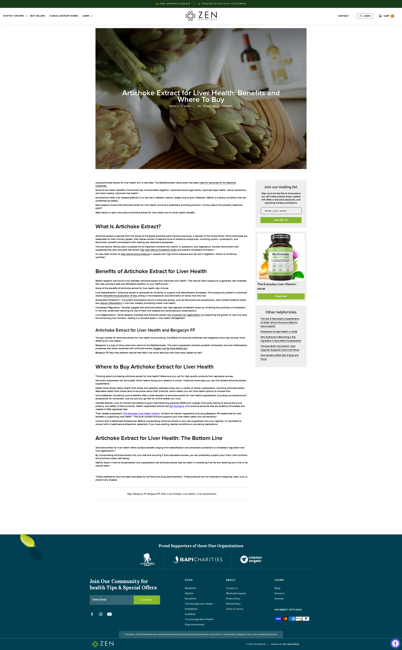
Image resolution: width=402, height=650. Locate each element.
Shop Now (281, 296)
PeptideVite (191, 609)
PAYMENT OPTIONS (288, 609)
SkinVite (189, 593)
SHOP (189, 580)
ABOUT (231, 580)
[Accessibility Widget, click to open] (395, 643)
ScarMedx (190, 614)
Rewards (279, 598)
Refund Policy (233, 604)
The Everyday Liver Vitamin (199, 604)
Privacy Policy (233, 598)
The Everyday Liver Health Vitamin (141, 413)
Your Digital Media (291, 644)
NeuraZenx (190, 598)
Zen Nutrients (176, 406)
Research (280, 593)
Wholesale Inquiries (236, 593)
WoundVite (190, 588)
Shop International (194, 624)
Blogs (277, 588)
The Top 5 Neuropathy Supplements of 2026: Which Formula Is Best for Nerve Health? (280, 322)
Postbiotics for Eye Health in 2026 (279, 331)
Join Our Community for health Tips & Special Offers (123, 584)
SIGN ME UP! (281, 220)
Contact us (232, 588)
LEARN (279, 580)
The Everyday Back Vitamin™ (199, 619)
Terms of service (234, 609)
